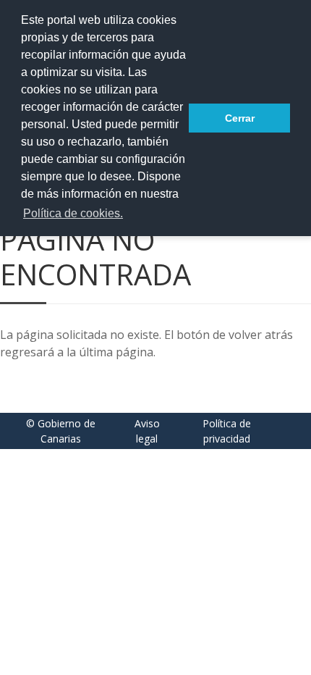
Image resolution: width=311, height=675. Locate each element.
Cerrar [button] (240, 118)
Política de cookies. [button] (73, 213)
